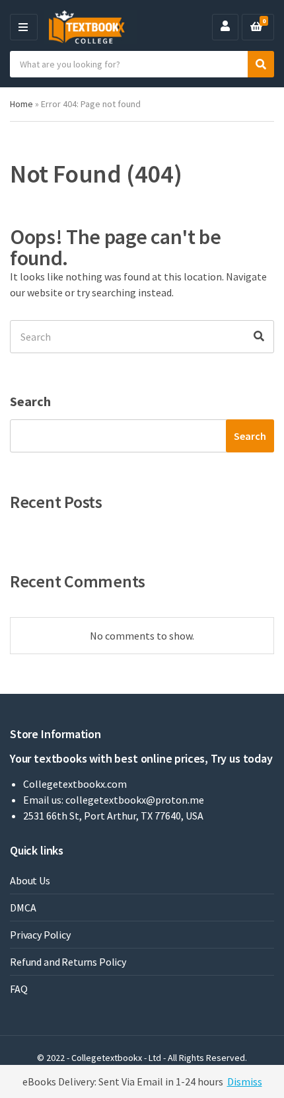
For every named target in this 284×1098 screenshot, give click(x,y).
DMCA (23, 907)
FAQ (19, 988)
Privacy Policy (40, 934)
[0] (256, 27)
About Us (30, 880)
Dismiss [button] (244, 1081)
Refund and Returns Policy (68, 961)
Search (30, 401)
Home (21, 104)
